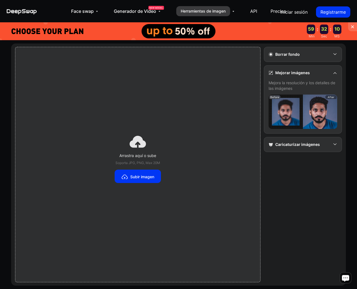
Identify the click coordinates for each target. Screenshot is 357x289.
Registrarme (333, 12)
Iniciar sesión (294, 12)
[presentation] (137, 164)
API (253, 11)
